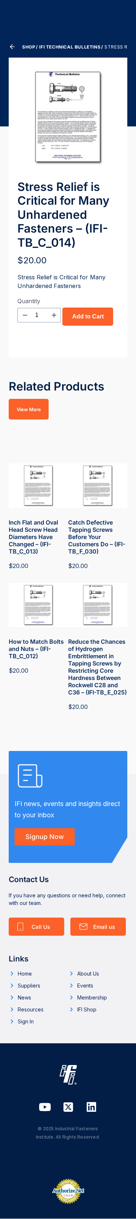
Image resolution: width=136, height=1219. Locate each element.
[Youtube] (45, 1107)
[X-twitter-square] (68, 1107)
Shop (28, 47)
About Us (88, 973)
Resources (31, 1009)
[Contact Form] (98, 927)
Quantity (28, 301)
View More (29, 409)
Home (25, 973)
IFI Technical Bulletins (69, 47)
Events (85, 985)
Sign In (26, 1021)
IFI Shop (86, 1009)
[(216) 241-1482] (36, 927)
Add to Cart (88, 316)
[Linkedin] (91, 1107)
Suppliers (29, 985)
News (24, 997)
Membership (92, 997)
